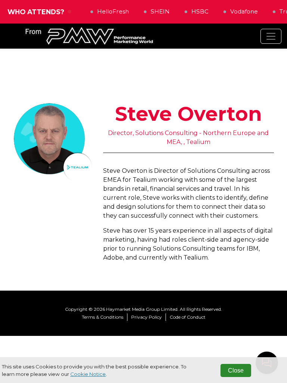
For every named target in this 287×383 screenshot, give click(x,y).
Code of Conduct (188, 317)
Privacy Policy (146, 317)
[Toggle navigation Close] (270, 36)
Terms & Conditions (102, 317)
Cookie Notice (88, 374)
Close (236, 370)
